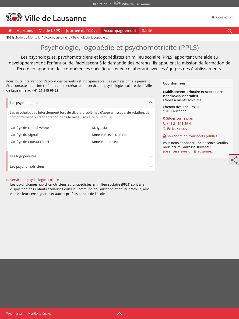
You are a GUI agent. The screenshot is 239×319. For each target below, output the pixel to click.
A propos (25, 30)
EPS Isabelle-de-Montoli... (23, 37)
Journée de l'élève (82, 30)
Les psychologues (24, 102)
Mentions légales (39, 313)
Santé (147, 30)
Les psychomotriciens (27, 166)
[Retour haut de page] (119, 313)
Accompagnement (120, 30)
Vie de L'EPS (49, 30)
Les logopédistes (23, 156)
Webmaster (14, 313)
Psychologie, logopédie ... (90, 37)
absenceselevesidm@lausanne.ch (189, 151)
